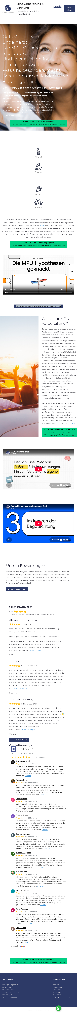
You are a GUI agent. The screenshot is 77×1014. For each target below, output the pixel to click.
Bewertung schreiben (17, 589)
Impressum (57, 992)
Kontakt (56, 985)
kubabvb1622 (21, 871)
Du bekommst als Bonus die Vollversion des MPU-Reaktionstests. (38, 123)
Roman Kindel (21, 799)
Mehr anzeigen (36, 651)
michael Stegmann (23, 853)
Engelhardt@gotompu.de (11, 992)
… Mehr (28, 776)
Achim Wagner (22, 909)
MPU (42, 225)
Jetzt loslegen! (69, 8)
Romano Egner (22, 780)
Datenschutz (57, 990)
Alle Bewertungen (19, 740)
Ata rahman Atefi (23, 761)
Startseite (57, 6)
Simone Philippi (22, 890)
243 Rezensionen (38, 758)
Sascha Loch (21, 928)
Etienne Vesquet (22, 834)
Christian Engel (22, 815)
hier (73, 424)
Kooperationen (58, 987)
